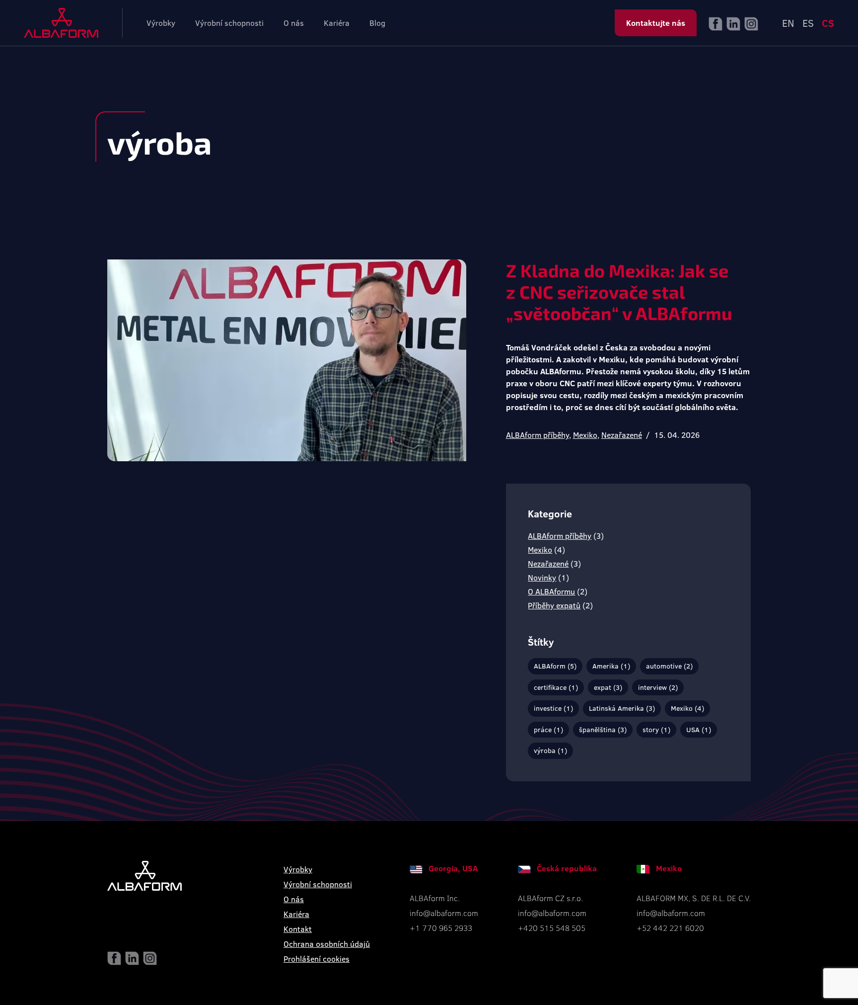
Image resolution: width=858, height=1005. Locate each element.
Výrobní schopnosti (229, 22)
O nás (294, 22)
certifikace (556, 687)
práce (548, 729)
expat (608, 687)
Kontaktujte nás (655, 22)
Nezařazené (621, 434)
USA (698, 729)
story (656, 729)
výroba (550, 750)
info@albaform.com (444, 913)
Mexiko (585, 434)
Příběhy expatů (554, 605)
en (788, 22)
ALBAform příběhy (537, 434)
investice (553, 708)
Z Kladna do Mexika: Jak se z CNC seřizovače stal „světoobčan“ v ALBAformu (619, 291)
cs (828, 22)
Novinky (542, 577)
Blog (377, 22)
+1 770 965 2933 (441, 927)
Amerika (611, 665)
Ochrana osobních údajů (327, 943)
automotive (669, 665)
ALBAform (555, 665)
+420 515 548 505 (551, 927)
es (808, 22)
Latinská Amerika (622, 708)
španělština (603, 729)
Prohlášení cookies (317, 958)
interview (658, 687)
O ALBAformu (551, 591)
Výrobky (160, 22)
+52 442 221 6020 (670, 927)
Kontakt (298, 928)
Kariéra (337, 22)
